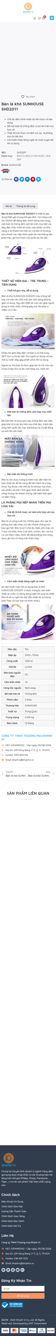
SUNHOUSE (15, 165)
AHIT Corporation (37, 1323)
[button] (52, 18)
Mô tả (9, 206)
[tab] (8, 206)
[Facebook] (3, 1270)
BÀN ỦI (20, 155)
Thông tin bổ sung (25, 206)
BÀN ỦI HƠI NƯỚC (35, 155)
